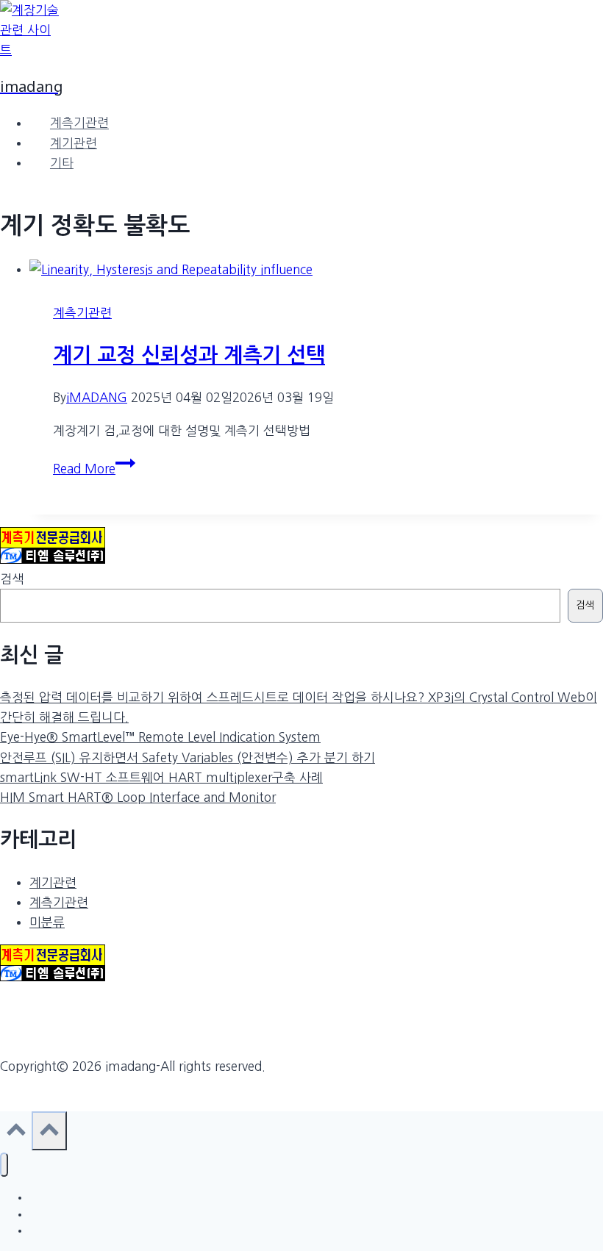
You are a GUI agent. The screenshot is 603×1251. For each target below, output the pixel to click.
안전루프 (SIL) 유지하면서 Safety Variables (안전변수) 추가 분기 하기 (187, 757)
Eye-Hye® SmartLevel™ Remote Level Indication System (160, 737)
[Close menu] (4, 1165)
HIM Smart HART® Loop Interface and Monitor (138, 797)
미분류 (47, 922)
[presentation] (316, 269)
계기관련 (73, 143)
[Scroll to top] (16, 1134)
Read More (89, 468)
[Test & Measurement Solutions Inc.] (52, 559)
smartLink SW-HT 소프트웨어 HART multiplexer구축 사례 (161, 777)
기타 (62, 163)
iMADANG (96, 397)
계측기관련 (79, 123)
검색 (12, 579)
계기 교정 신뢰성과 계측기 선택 (189, 355)
